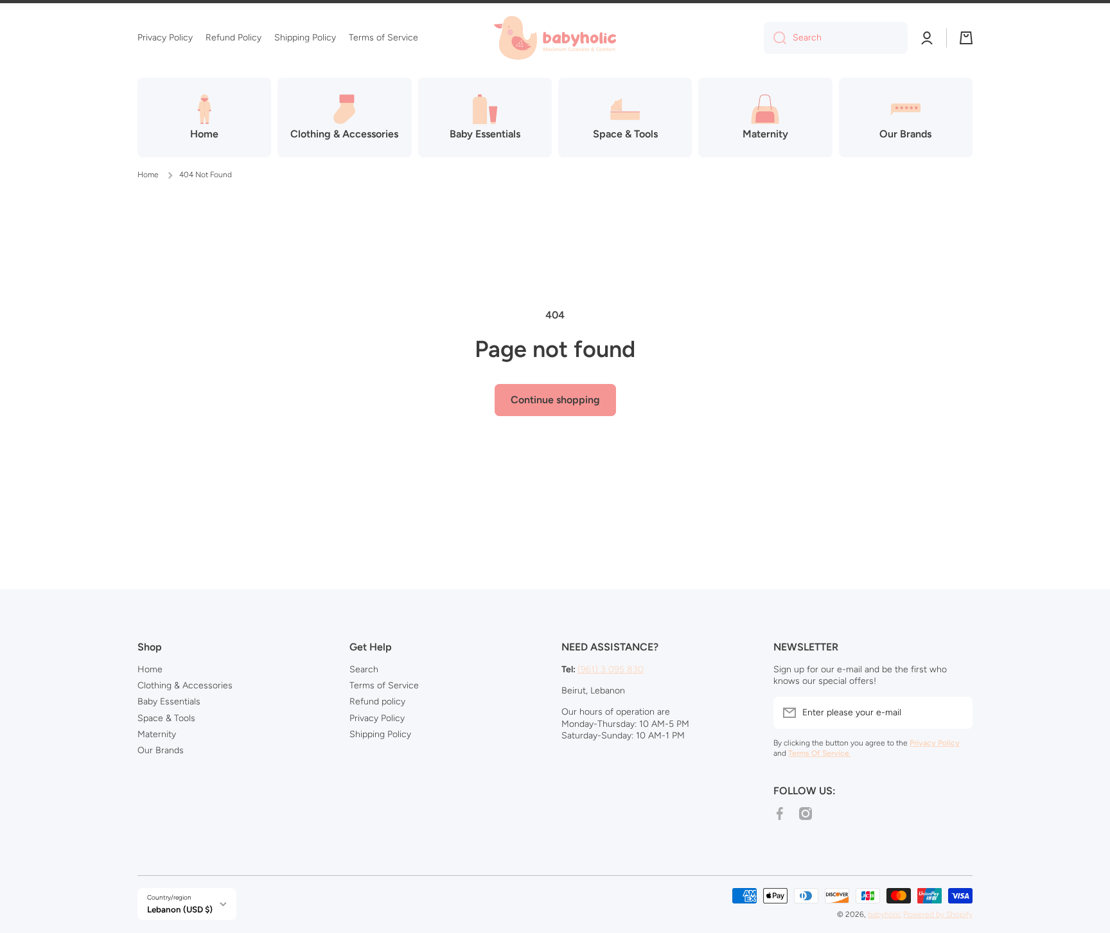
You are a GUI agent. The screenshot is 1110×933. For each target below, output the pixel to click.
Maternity (156, 734)
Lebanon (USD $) (180, 909)
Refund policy (377, 701)
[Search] (775, 38)
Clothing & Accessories (185, 685)
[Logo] (555, 38)
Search (363, 669)
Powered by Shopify (938, 914)
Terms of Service (384, 685)
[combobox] (836, 38)
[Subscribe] (956, 713)
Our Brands (160, 750)
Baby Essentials (168, 701)
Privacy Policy (377, 718)
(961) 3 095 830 (610, 669)
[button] (966, 37)
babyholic (884, 914)
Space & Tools (166, 718)
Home (148, 174)
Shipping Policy (380, 734)
